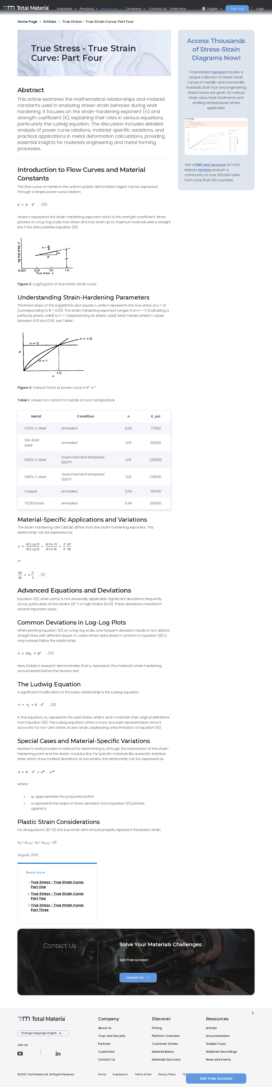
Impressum (120, 1074)
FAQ (185, 1074)
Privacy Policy (167, 1074)
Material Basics (163, 1052)
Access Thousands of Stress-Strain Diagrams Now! (216, 49)
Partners (104, 1044)
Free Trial (237, 9)
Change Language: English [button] (39, 1033)
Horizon (204, 169)
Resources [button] (110, 8)
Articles (211, 1028)
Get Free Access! (216, 1078)
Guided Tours (216, 1044)
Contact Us (158, 8)
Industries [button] (65, 8)
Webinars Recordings (221, 1052)
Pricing (157, 1028)
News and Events (218, 1059)
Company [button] (133, 8)
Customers (106, 1052)
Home (102, 1074)
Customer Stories (165, 1044)
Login (260, 8)
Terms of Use (143, 1074)
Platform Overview (166, 1036)
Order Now (177, 8)
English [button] (210, 8)
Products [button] (87, 8)
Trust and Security (111, 1036)
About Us (104, 1028)
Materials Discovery (166, 1059)
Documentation (218, 1036)
